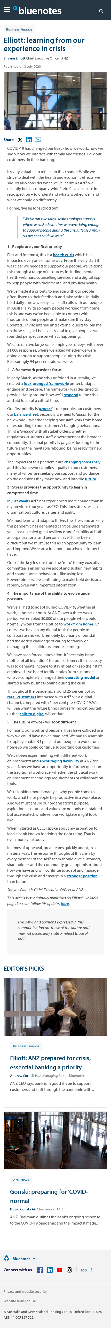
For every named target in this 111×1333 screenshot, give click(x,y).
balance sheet (26, 414)
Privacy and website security (25, 1291)
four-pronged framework (46, 383)
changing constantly (82, 461)
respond (71, 394)
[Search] (101, 11)
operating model (80, 677)
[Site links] (34, 1258)
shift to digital (32, 713)
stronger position (82, 875)
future (90, 478)
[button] (7, 10)
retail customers (21, 696)
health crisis (63, 254)
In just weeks (18, 500)
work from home (78, 623)
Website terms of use (20, 1301)
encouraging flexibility (59, 760)
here (65, 903)
